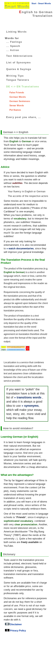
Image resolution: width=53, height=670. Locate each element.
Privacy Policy (17, 630)
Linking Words (16, 31)
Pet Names (15, 110)
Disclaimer (15, 624)
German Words (17, 97)
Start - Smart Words (41, 3)
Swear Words (16, 105)
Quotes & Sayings (18, 69)
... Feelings (14, 41)
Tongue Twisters (17, 79)
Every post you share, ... (23, 117)
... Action (12, 50)
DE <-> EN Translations (22, 86)
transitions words (29, 397)
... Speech (13, 45)
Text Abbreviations (19, 55)
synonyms (31, 405)
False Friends (16, 92)
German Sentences (19, 101)
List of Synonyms (18, 62)
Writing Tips (15, 75)
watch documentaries (21, 248)
